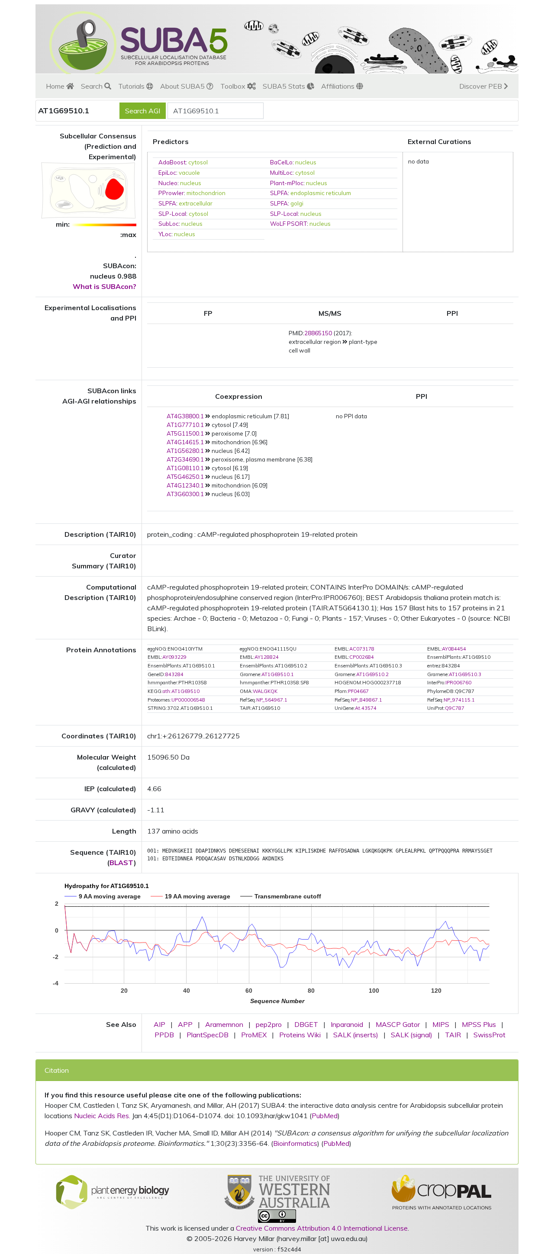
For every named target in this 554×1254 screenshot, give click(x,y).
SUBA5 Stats (285, 86)
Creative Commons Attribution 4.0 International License (322, 1228)
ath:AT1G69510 (181, 691)
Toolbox (233, 86)
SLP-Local (172, 213)
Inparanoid (347, 1024)
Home (56, 86)
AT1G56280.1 (185, 450)
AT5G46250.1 (185, 476)
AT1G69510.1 (277, 674)
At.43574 (366, 708)
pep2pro (269, 1024)
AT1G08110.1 (185, 468)
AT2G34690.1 (185, 459)
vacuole (189, 172)
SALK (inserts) (355, 1034)
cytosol (198, 162)
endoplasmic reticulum (320, 192)
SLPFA (279, 192)
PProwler (171, 192)
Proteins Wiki (300, 1034)
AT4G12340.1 (185, 485)
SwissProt (489, 1034)
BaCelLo (281, 162)
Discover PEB (481, 86)
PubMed (325, 1115)
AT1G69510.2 (372, 674)
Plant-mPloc (286, 183)
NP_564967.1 (271, 700)
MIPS (440, 1024)
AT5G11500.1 (185, 433)
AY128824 (266, 657)
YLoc (164, 234)
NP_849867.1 (366, 700)
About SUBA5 (183, 86)
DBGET (306, 1024)
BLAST (122, 862)
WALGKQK (265, 691)
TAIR (453, 1034)
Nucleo (167, 183)
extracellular (196, 203)
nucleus (305, 162)
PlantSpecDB (208, 1034)
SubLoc (168, 223)
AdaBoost (172, 162)
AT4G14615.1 (185, 442)
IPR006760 (458, 683)
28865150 (318, 333)
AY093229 (174, 657)
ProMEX (254, 1034)
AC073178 (361, 649)
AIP (159, 1024)
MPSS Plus (479, 1024)
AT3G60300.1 (185, 494)
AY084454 (454, 649)
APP (185, 1024)
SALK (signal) (411, 1034)
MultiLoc (281, 172)
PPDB (164, 1034)
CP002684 (361, 657)
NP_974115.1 (459, 700)
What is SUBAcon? (104, 286)
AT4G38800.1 (185, 416)
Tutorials (132, 86)
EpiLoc (167, 172)
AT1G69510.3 (465, 674)
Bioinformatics (295, 1143)
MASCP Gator (398, 1024)
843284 (174, 674)
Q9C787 (454, 708)
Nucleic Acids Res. (102, 1115)
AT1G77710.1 (185, 424)
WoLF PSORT (288, 223)
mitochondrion (206, 192)
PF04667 (358, 691)
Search (92, 86)
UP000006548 (188, 700)
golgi (296, 203)
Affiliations (338, 86)
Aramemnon (224, 1024)
